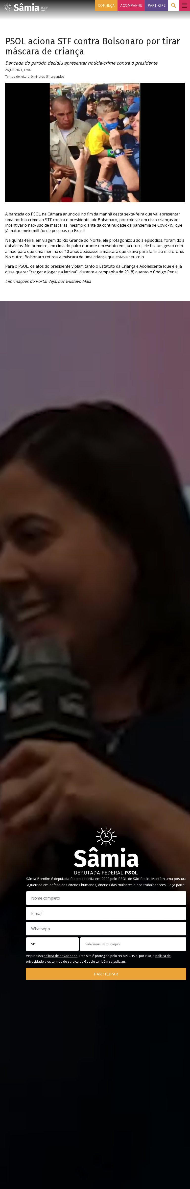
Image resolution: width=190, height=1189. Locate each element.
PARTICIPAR (106, 974)
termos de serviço (65, 961)
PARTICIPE (157, 5)
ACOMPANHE (131, 5)
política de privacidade (60, 955)
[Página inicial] (26, 5)
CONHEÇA (106, 5)
